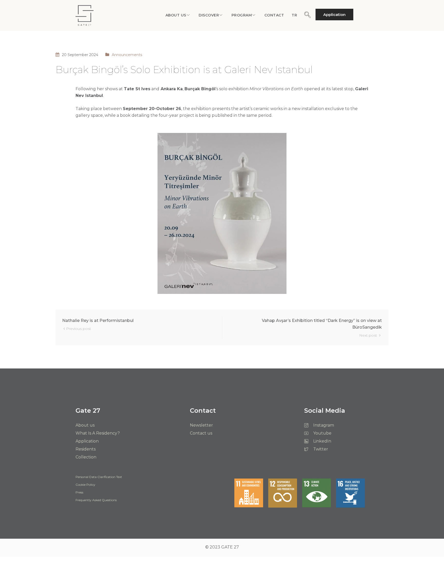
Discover (209, 15)
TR (294, 15)
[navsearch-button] (307, 15)
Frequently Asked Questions (96, 500)
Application (334, 14)
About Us (175, 15)
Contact (274, 15)
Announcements (127, 54)
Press (79, 492)
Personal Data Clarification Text (99, 477)
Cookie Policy (85, 484)
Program (242, 15)
